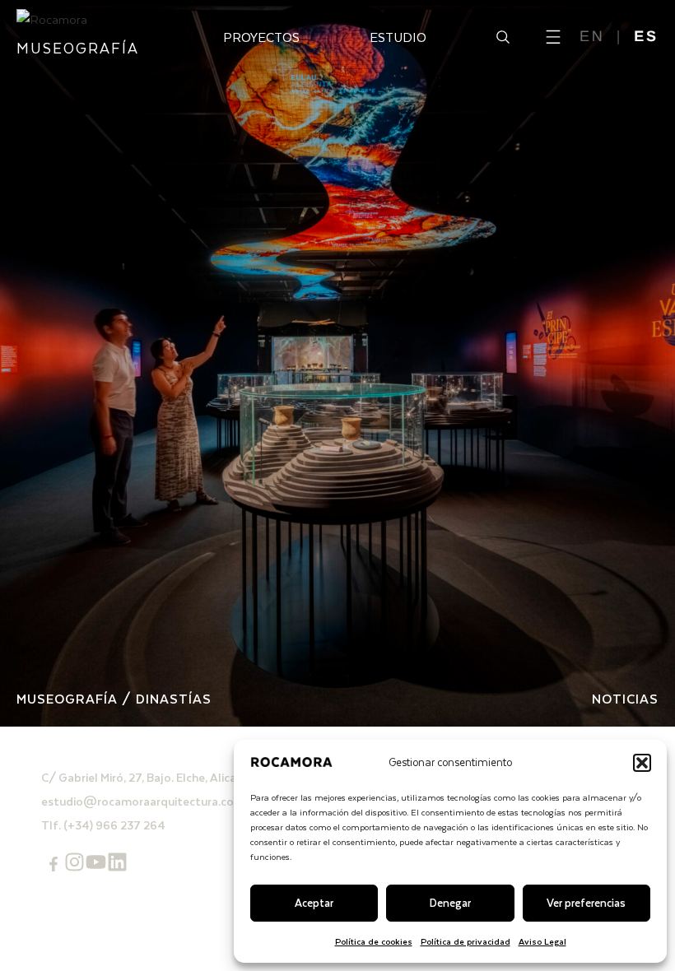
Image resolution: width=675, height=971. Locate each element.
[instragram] (74, 862)
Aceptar (314, 902)
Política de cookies (373, 941)
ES (646, 36)
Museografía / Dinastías (114, 698)
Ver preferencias (586, 902)
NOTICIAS (625, 698)
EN (592, 36)
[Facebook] (53, 864)
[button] (642, 763)
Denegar (450, 902)
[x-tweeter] (96, 862)
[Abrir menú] (553, 37)
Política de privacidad (465, 941)
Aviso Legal (542, 941)
